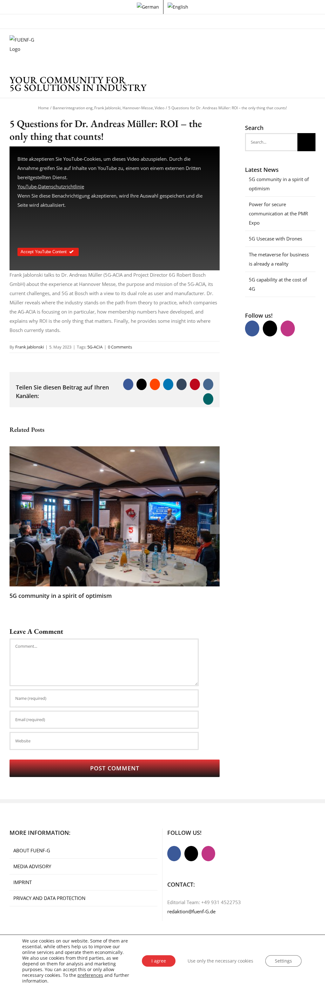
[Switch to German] (148, 7)
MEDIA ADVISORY (32, 866)
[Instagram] (288, 328)
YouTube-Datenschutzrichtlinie (50, 186)
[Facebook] (252, 328)
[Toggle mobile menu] (312, 45)
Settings (283, 961)
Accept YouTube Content (44, 251)
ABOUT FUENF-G (31, 850)
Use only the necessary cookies (220, 961)
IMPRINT (22, 882)
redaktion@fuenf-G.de (191, 911)
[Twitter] (270, 328)
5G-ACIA (95, 347)
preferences (90, 975)
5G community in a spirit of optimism (61, 595)
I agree (158, 961)
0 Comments (120, 347)
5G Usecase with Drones (275, 238)
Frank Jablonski (29, 347)
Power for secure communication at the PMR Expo (278, 213)
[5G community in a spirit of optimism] (115, 449)
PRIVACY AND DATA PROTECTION (49, 898)
